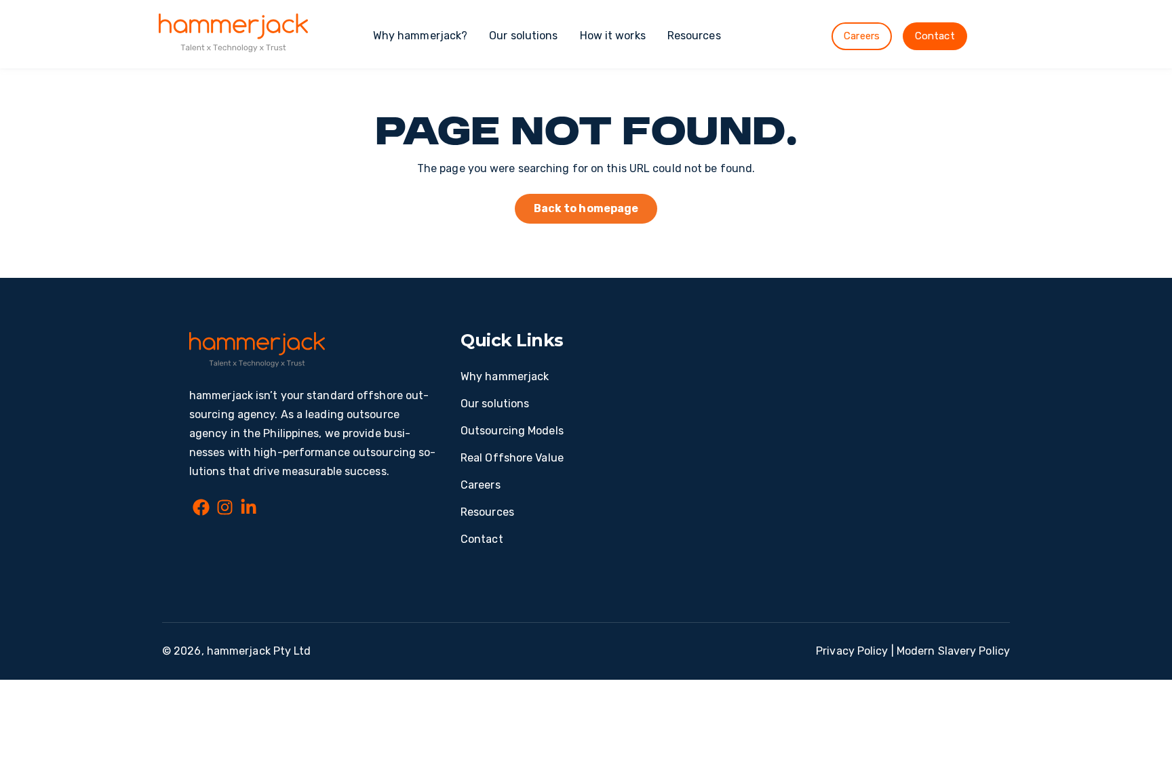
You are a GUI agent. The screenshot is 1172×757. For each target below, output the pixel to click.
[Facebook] (201, 509)
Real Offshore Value (512, 457)
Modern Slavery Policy (953, 651)
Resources (694, 35)
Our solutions (523, 35)
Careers (862, 36)
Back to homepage (586, 208)
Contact (935, 36)
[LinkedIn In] (248, 509)
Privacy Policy (852, 651)
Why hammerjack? (420, 35)
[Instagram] (224, 509)
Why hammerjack (505, 376)
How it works (613, 35)
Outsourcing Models (512, 430)
